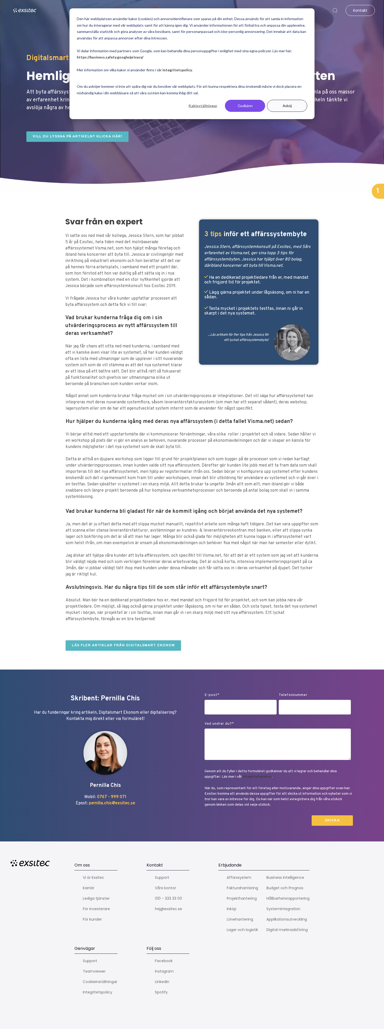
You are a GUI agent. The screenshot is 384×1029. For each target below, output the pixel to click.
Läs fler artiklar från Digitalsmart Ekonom (123, 645)
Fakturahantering (242, 888)
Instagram (164, 971)
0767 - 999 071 (111, 797)
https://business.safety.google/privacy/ (110, 57)
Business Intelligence (285, 877)
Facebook (164, 960)
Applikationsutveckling (286, 919)
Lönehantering (240, 919)
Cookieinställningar (100, 981)
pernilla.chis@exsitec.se (112, 803)
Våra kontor (165, 888)
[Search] (335, 10)
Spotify (161, 992)
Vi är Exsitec (93, 877)
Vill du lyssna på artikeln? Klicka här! (77, 136)
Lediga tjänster (96, 898)
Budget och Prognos (284, 888)
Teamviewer (94, 971)
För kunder (92, 919)
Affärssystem (239, 877)
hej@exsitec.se (168, 908)
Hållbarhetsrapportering (288, 898)
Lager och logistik (242, 929)
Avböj (287, 105)
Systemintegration (283, 908)
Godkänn (245, 105)
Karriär (88, 888)
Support (162, 877)
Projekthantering (242, 898)
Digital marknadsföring (287, 929)
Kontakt (360, 10)
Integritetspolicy (257, 777)
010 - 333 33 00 (168, 898)
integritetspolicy (177, 70)
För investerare (96, 908)
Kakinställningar (203, 105)
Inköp (231, 908)
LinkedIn (162, 981)
